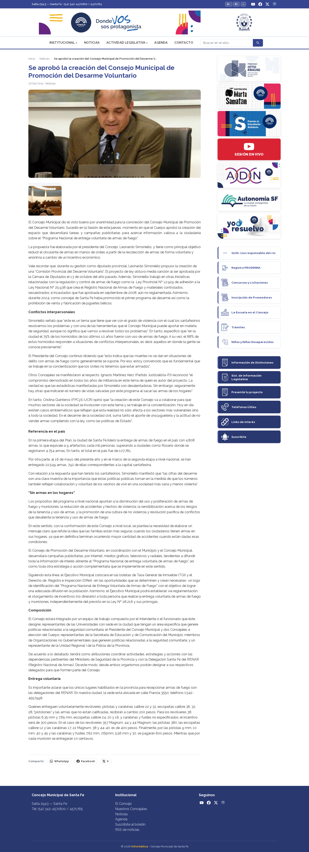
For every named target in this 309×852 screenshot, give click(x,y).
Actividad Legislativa (125, 42)
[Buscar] (258, 43)
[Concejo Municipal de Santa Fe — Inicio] (154, 22)
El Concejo (123, 804)
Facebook (88, 761)
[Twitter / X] (267, 4)
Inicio (31, 58)
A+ (236, 4)
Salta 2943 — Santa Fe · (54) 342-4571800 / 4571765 (67, 4)
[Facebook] (260, 4)
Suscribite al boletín (130, 824)
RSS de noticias (127, 830)
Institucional (62, 42)
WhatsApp (61, 761)
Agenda (161, 42)
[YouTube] (253, 4)
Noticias (92, 42)
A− (228, 4)
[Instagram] (274, 4)
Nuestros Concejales (131, 809)
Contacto (183, 42)
